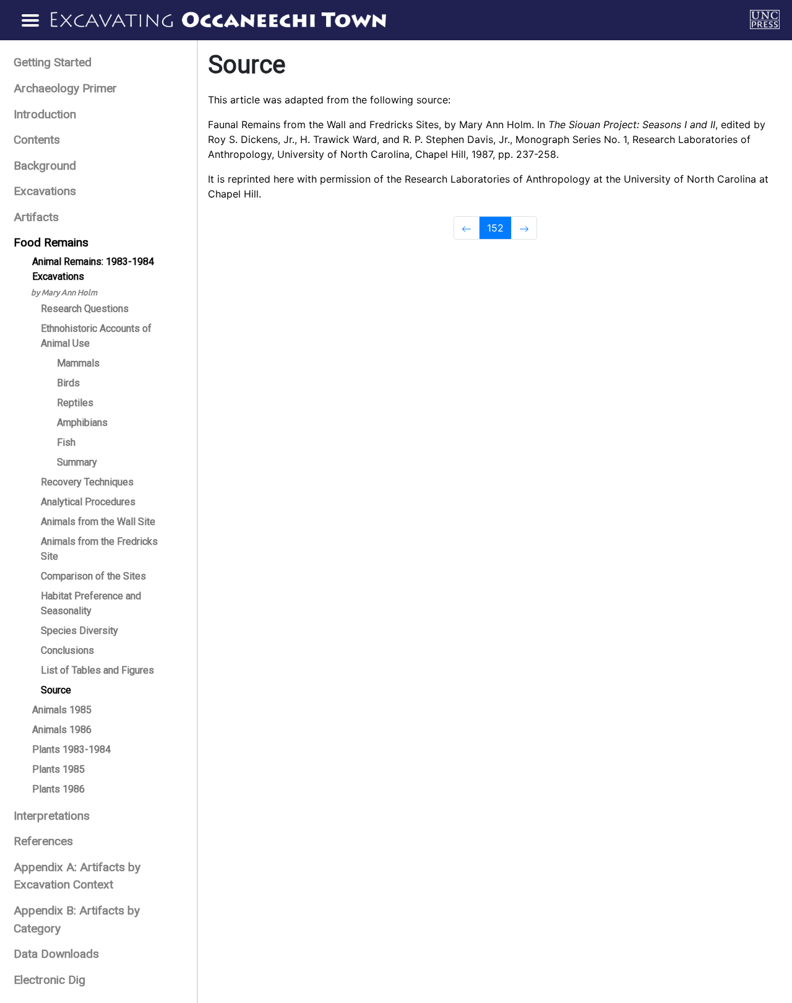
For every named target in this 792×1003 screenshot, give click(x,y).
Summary (77, 462)
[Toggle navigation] (29, 19)
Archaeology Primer (65, 88)
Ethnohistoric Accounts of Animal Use (96, 336)
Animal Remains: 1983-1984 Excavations (93, 269)
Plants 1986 (58, 789)
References (43, 841)
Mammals (78, 363)
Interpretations (52, 816)
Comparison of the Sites (93, 576)
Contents (37, 139)
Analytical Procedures (88, 502)
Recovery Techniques (87, 482)
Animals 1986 (62, 730)
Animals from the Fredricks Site (99, 549)
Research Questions (85, 309)
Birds (68, 383)
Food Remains (51, 242)
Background (45, 165)
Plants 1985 (58, 769)
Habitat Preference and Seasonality (91, 603)
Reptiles (75, 403)
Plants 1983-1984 (71, 749)
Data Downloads (56, 954)
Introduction (45, 114)
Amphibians (82, 422)
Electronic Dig (49, 980)
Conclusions (67, 650)
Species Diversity (79, 630)
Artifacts (36, 217)
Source (56, 690)
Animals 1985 (62, 710)
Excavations (45, 191)
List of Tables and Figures (97, 670)
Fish (66, 442)
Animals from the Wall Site (98, 522)
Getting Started (53, 62)
